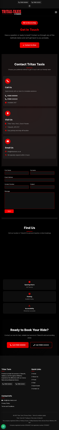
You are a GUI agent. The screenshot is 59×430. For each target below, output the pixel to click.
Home (34, 373)
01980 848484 (8, 384)
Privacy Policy (6, 403)
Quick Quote (36, 385)
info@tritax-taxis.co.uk (10, 400)
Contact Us (35, 388)
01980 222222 (21, 384)
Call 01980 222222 (42, 345)
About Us (35, 376)
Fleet (33, 382)
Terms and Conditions (8, 406)
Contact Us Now (30, 45)
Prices (34, 379)
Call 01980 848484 (19, 345)
